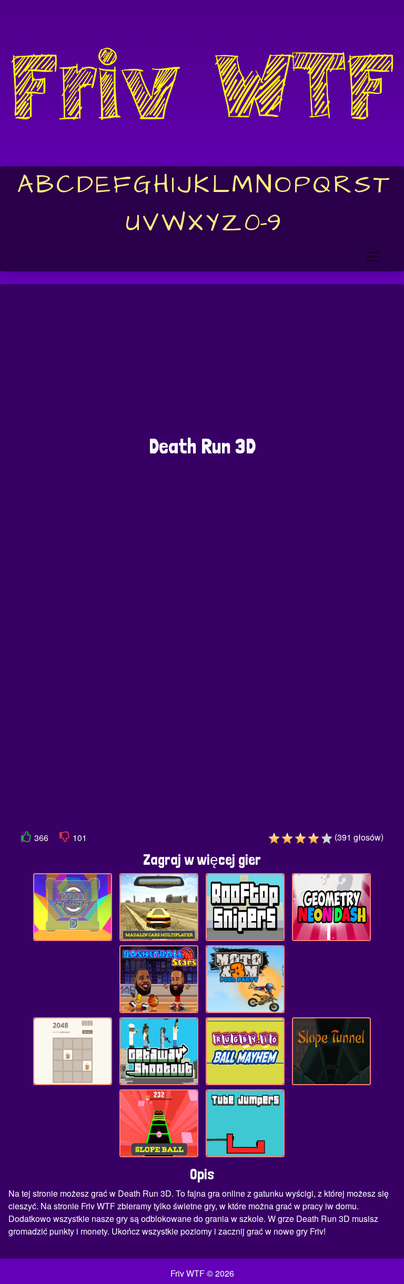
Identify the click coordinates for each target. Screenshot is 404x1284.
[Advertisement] (202, 365)
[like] (26, 839)
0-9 (262, 223)
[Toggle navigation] (373, 256)
